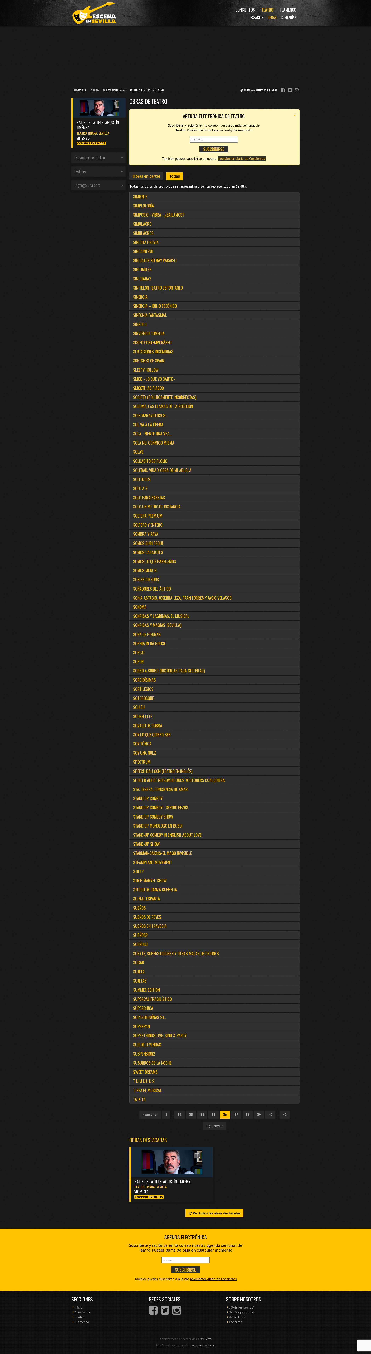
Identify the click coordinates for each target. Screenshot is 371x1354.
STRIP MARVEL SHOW (150, 880)
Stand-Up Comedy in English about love (167, 835)
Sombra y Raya (145, 534)
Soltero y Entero (147, 525)
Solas (138, 452)
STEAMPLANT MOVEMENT (152, 862)
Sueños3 (140, 944)
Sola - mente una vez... (152, 433)
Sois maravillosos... (150, 415)
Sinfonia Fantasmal (150, 315)
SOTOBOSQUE (143, 698)
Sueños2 (140, 935)
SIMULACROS (143, 233)
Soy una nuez (144, 753)
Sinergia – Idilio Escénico (155, 306)
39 (259, 1114)
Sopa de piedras (147, 634)
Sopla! (138, 652)
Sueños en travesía (150, 926)
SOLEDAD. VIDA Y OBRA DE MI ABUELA (162, 470)
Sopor (138, 661)
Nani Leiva (204, 1339)
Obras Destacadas (114, 90)
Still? (138, 871)
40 (270, 1114)
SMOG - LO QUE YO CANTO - (154, 379)
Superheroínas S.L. (149, 1017)
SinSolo (139, 324)
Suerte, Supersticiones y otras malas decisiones (176, 953)
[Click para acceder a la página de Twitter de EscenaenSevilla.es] (290, 90)
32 (179, 1114)
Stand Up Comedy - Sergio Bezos (160, 807)
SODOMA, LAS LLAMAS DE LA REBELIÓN (163, 406)
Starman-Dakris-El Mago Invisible (162, 853)
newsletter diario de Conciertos (241, 158)
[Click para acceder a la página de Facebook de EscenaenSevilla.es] (283, 90)
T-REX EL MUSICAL (147, 1090)
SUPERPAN (141, 1026)
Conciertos (245, 10)
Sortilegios (143, 689)
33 (191, 1114)
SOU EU (139, 707)
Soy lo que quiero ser (152, 734)
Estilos (94, 90)
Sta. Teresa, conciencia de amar (160, 789)
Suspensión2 (144, 1054)
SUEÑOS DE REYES (147, 917)
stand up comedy (148, 798)
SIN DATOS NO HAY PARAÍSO (154, 260)
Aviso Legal (237, 1317)
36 (225, 1114)
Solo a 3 (140, 488)
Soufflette (142, 716)
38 (247, 1114)
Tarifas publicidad (242, 1312)
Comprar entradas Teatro (260, 90)
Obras (272, 17)
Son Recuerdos (146, 579)
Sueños (139, 908)
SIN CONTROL (143, 251)
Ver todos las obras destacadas (216, 1213)
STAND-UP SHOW (146, 844)
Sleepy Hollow (146, 370)
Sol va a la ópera (148, 424)
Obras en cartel (146, 176)
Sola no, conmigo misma (153, 442)
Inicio (78, 1307)
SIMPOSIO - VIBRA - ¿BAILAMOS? (158, 215)
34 (202, 1114)
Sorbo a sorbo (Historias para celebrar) (169, 670)
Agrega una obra (87, 185)
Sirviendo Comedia (148, 333)
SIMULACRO (142, 224)
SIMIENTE (140, 196)
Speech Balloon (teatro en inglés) (162, 771)
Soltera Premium (147, 516)
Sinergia (140, 297)
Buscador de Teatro (90, 157)
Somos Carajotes (148, 552)
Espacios (257, 17)
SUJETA (139, 971)
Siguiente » (214, 1126)
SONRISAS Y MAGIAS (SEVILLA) (157, 625)
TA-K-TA (139, 1099)
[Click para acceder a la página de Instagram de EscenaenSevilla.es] (297, 90)
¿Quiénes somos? (242, 1307)
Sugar (138, 962)
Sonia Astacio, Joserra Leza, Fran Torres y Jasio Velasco (182, 598)
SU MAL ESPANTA (146, 898)
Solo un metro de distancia (156, 506)
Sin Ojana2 (142, 278)
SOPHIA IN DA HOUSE (149, 643)
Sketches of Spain (148, 360)
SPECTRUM (141, 762)
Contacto (236, 1322)
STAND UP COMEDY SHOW (153, 816)
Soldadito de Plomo (150, 461)
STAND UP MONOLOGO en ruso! (157, 826)
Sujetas (140, 980)
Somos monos (145, 570)
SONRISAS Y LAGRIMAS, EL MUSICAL (161, 616)
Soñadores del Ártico (152, 589)
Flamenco (288, 10)
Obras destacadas (148, 1139)
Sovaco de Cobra (147, 725)
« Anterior (150, 1114)
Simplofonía (143, 205)
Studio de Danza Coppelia (155, 889)
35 (213, 1114)
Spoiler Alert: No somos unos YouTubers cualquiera (179, 780)
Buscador (79, 90)
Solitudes (141, 479)
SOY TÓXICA (142, 743)
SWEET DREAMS (145, 1072)
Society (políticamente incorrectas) (164, 397)
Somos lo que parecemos (154, 561)
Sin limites (142, 269)
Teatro (267, 10)
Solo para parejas (149, 497)
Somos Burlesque (148, 543)
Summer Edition (146, 990)
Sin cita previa (145, 242)
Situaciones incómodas (153, 351)
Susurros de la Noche (152, 1063)
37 (236, 1114)
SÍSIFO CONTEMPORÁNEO (152, 342)
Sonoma (139, 607)
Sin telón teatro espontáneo (158, 288)
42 (285, 1114)
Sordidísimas (144, 680)
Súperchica (143, 1008)
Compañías (288, 17)
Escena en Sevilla (93, 13)
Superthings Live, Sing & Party (160, 1035)
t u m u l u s (143, 1081)
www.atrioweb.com (203, 1345)
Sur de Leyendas (147, 1044)
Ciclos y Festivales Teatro (147, 90)
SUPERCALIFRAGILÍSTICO (152, 999)
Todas (174, 176)
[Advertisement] (185, 56)
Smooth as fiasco (148, 388)
